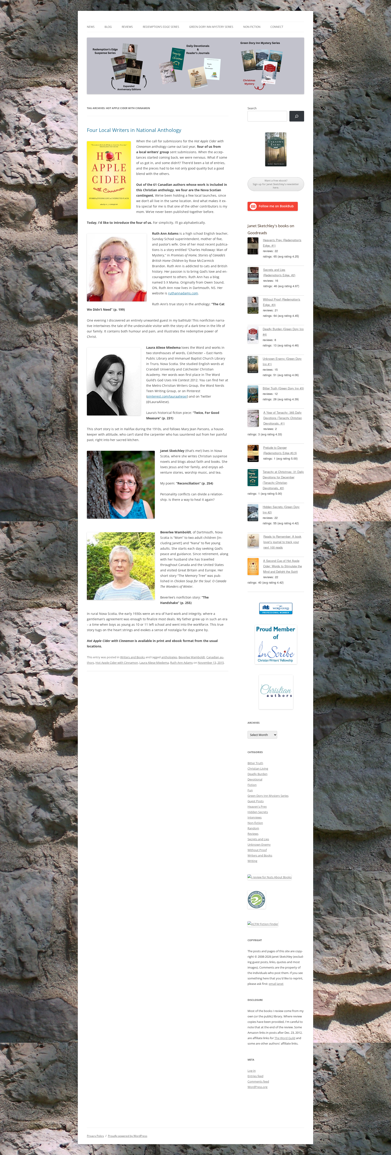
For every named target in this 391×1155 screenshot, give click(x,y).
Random (253, 828)
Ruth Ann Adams (181, 663)
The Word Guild (284, 1038)
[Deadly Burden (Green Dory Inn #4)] (255, 335)
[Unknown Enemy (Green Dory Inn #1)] (255, 365)
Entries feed (255, 1076)
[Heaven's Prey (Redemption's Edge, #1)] (255, 246)
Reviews (127, 27)
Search (252, 108)
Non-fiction (251, 27)
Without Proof (257, 850)
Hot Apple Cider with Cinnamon (116, 663)
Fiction (252, 785)
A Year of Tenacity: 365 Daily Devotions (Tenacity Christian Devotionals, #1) (282, 417)
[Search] (296, 116)
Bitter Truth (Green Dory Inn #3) (283, 388)
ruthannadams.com (183, 293)
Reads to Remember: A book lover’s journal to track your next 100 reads (282, 541)
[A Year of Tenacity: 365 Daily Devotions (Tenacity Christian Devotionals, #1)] (255, 419)
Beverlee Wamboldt (192, 657)
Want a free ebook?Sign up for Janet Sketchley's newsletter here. (276, 184)
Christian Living (258, 768)
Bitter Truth (255, 763)
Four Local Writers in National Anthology (134, 129)
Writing (252, 861)
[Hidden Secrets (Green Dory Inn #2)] (255, 513)
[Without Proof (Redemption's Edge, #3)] (255, 306)
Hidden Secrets (258, 812)
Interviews (255, 817)
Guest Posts (256, 801)
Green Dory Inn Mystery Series (211, 27)
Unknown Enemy (259, 844)
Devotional (255, 779)
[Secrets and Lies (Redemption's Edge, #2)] (255, 276)
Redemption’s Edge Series (161, 27)
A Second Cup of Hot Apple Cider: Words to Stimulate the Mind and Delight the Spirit (282, 566)
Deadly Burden (257, 774)
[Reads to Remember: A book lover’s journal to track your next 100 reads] (255, 542)
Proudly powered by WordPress (127, 1136)
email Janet (276, 984)
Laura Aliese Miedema (154, 663)
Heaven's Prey (257, 806)
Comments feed (258, 1081)
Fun (250, 790)
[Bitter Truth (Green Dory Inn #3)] (255, 395)
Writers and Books (132, 657)
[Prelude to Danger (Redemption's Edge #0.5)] (255, 454)
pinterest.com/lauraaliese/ (167, 396)
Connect (276, 27)
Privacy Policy (95, 1136)
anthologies (169, 657)
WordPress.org (257, 1087)
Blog (108, 27)
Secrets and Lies (258, 839)
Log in (252, 1071)
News (91, 27)
